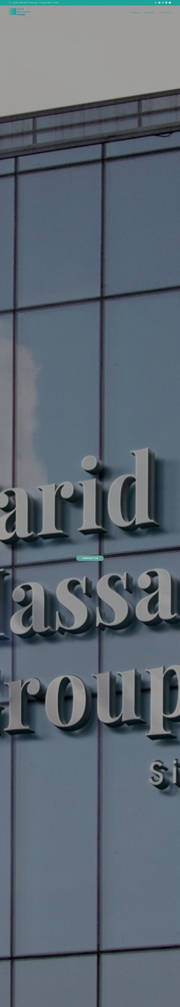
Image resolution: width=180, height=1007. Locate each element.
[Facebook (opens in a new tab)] (159, 2)
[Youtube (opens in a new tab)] (169, 2)
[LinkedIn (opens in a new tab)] (166, 2)
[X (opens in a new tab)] (156, 2)
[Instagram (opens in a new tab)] (163, 2)
